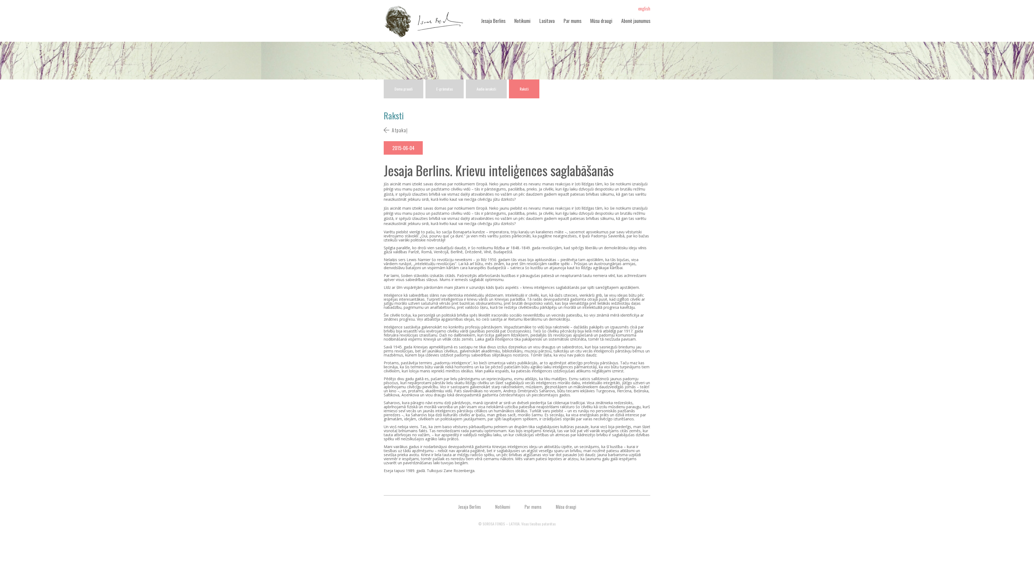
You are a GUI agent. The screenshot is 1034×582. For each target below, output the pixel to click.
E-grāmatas (444, 89)
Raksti (524, 89)
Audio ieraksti (486, 89)
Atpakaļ (400, 130)
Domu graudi (403, 89)
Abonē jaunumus (635, 20)
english (644, 8)
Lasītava (547, 20)
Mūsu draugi (601, 20)
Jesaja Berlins (493, 20)
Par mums (572, 20)
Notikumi (522, 20)
